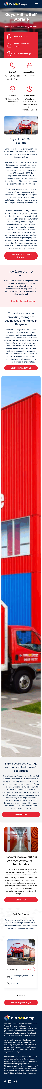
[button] (36, 4)
